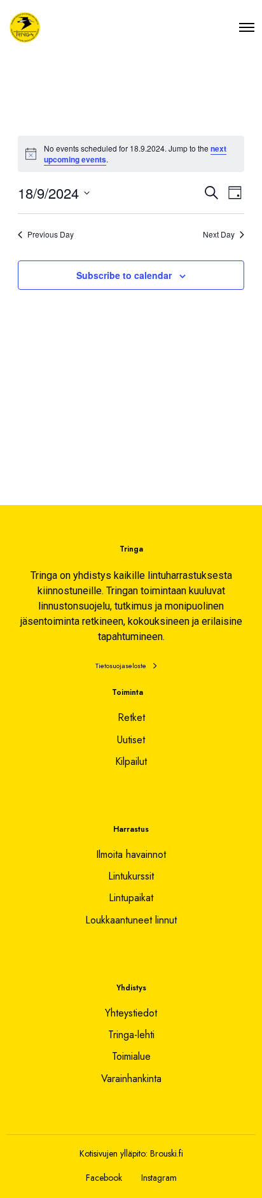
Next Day (219, 234)
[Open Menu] (246, 27)
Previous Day (50, 234)
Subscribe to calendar (124, 275)
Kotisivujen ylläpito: (113, 1153)
